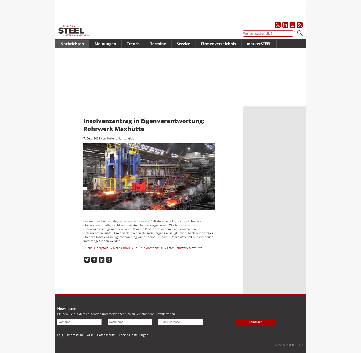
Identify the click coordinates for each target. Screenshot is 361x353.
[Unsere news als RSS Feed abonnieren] (300, 25)
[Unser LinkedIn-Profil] (285, 25)
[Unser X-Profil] (278, 25)
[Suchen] (300, 33)
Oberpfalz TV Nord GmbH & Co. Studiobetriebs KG (129, 248)
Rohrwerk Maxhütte (188, 248)
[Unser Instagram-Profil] (292, 25)
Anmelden (256, 322)
